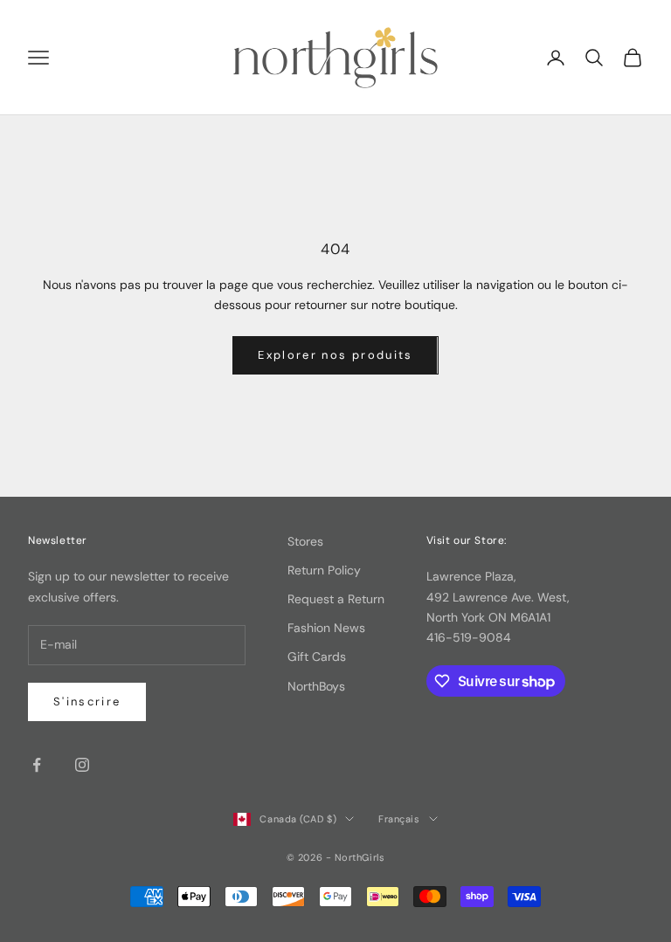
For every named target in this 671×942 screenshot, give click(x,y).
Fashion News (326, 628)
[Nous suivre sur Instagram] (82, 765)
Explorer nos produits (335, 354)
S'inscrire (87, 701)
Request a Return (335, 599)
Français (398, 819)
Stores (305, 541)
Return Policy (324, 570)
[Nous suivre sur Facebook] (36, 765)
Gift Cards (316, 656)
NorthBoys (316, 686)
